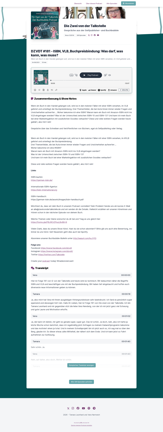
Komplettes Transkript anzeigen (81, 365)
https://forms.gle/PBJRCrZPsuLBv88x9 (49, 222)
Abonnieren (129, 3)
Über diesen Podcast (94, 3)
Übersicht (78, 3)
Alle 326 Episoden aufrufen (81, 382)
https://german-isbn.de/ (41, 180)
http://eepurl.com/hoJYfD (84, 238)
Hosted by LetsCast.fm (81, 422)
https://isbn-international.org (44, 190)
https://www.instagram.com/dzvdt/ (57, 251)
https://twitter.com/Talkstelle (51, 254)
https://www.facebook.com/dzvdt (56, 248)
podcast (46, 261)
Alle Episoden (112, 3)
